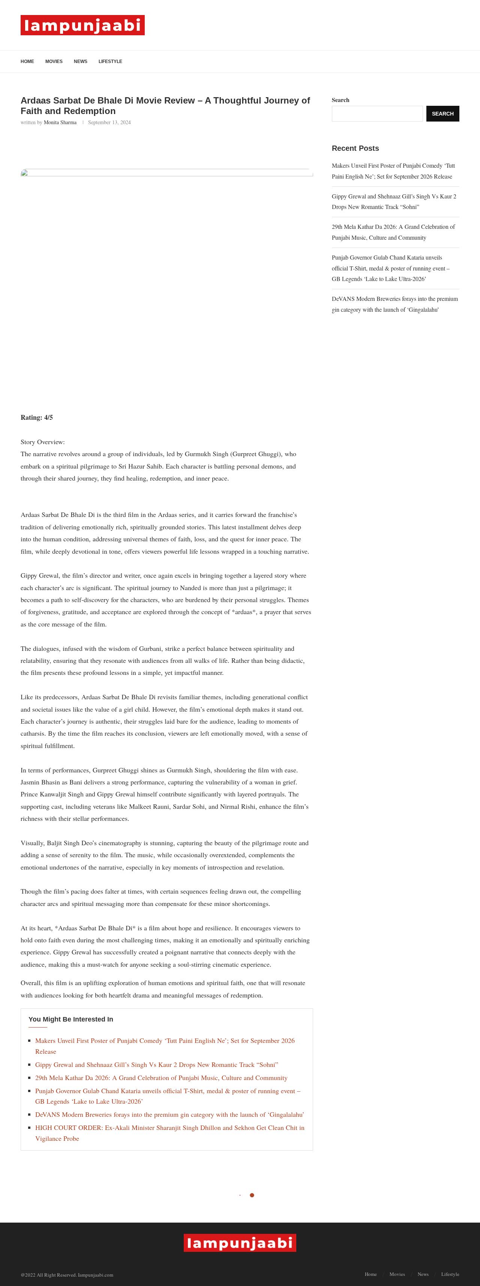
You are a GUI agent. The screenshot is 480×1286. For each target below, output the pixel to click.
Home (27, 61)
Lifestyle (110, 61)
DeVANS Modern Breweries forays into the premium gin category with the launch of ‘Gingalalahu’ (169, 1114)
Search (341, 99)
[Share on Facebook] (65, 146)
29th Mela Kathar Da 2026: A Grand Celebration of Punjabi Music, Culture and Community (161, 1077)
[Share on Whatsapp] (98, 146)
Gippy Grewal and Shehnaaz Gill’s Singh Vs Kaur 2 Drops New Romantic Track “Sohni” (156, 1064)
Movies (54, 61)
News (80, 61)
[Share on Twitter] (81, 146)
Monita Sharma (60, 122)
